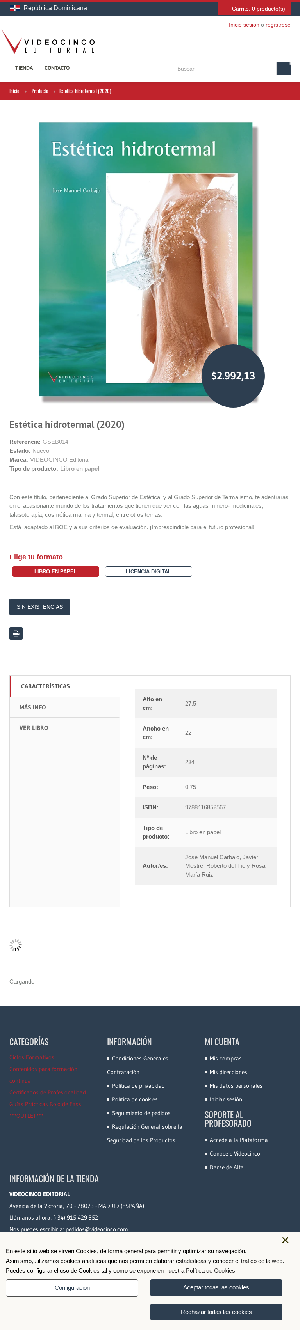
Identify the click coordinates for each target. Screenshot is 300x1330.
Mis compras (226, 1058)
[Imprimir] (16, 633)
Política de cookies (135, 1099)
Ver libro (34, 728)
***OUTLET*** (26, 1115)
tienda (24, 67)
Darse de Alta (227, 1167)
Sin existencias (40, 607)
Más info (33, 707)
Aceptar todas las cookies (216, 1287)
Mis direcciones (228, 1072)
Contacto (57, 67)
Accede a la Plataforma (239, 1140)
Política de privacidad (138, 1085)
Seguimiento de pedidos (141, 1113)
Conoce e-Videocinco (235, 1153)
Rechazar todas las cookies (216, 1312)
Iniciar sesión (226, 1099)
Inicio (14, 91)
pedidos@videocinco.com (97, 1229)
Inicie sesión (244, 24)
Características (45, 686)
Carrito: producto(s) (258, 8)
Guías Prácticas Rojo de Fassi (45, 1104)
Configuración (72, 1287)
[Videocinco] (48, 41)
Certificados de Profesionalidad (47, 1092)
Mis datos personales (236, 1085)
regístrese (278, 24)
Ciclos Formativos (31, 1057)
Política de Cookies (210, 1270)
